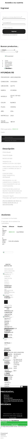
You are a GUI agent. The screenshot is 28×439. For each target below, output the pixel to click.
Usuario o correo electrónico (12, 17)
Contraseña (6, 22)
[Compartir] (2, 436)
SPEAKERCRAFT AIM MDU (9, 329)
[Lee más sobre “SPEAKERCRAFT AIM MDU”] (6, 354)
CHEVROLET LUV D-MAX (8, 286)
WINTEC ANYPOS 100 (8, 265)
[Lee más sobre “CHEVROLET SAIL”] (6, 336)
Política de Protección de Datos (13, 401)
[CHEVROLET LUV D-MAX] (8, 278)
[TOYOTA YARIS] (8, 364)
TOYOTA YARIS (8, 372)
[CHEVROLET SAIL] (8, 299)
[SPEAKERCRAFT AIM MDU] (8, 321)
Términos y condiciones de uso (13, 399)
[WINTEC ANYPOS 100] (8, 256)
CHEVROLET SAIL (8, 308)
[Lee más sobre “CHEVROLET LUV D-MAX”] (6, 367)
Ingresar (14, 31)
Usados (7, 66)
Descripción (9, 137)
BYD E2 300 (7, 350)
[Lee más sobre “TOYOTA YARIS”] (6, 401)
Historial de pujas (10, 140)
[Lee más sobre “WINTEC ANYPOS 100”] (6, 302)
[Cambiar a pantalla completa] (4, 436)
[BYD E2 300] (8, 342)
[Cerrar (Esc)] (1, 436)
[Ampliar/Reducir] (6, 436)
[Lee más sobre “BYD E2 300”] (6, 379)
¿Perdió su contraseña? (9, 34)
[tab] (14, 137)
